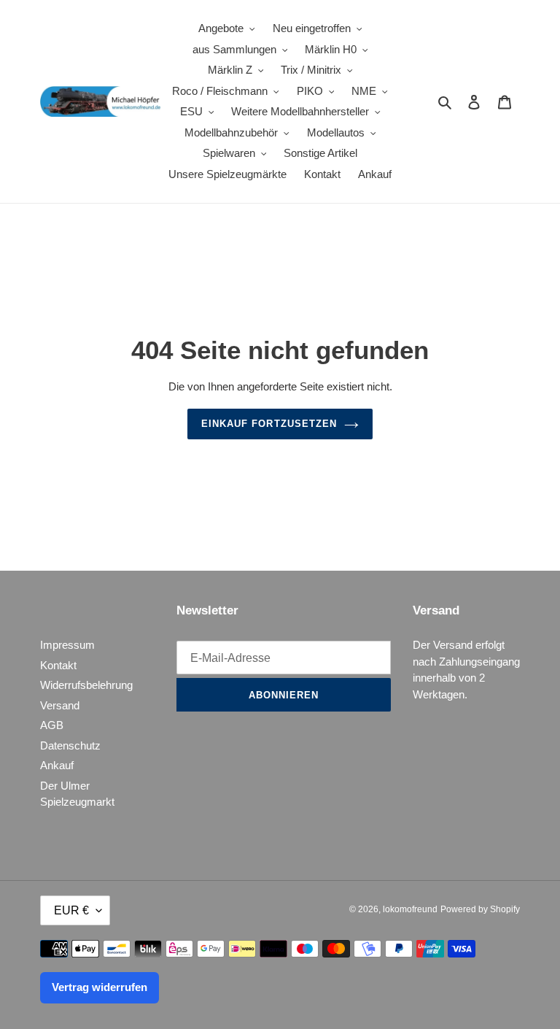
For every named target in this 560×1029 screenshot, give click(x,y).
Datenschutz (70, 745)
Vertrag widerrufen (99, 987)
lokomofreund (410, 909)
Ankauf (57, 765)
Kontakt (58, 665)
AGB (51, 725)
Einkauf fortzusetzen (269, 423)
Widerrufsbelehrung (86, 685)
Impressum (67, 645)
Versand (59, 705)
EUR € (71, 910)
